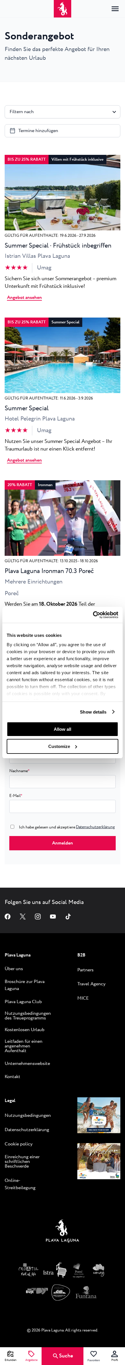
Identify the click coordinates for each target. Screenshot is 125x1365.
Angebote (31, 1360)
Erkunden (10, 1360)
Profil (114, 1360)
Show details (93, 711)
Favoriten (94, 1360)
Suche (66, 1356)
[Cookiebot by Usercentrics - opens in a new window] (92, 614)
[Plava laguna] (62, 1232)
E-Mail (15, 796)
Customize (59, 746)
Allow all (62, 729)
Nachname (19, 771)
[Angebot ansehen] (62, 229)
